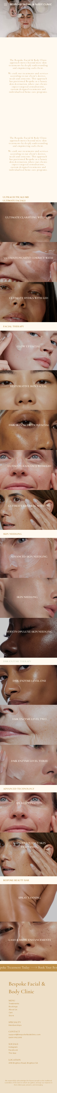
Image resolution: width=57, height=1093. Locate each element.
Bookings (13, 1006)
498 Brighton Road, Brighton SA (23, 1063)
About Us (13, 1009)
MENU (12, 1000)
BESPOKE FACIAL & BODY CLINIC (31, 4)
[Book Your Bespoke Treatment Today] (28, 967)
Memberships (15, 1025)
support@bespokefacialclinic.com (25, 1034)
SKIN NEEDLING (27, 597)
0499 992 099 (15, 1037)
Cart (11, 1012)
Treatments (14, 1003)
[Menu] (6, 4)
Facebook (13, 1050)
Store (11, 1015)
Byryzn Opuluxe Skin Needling (29, 631)
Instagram (13, 1047)
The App (12, 1053)
